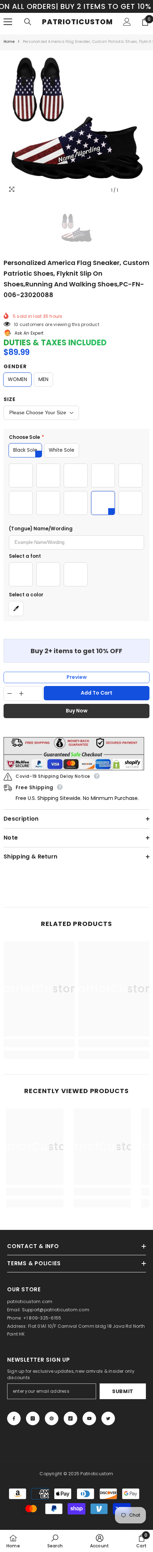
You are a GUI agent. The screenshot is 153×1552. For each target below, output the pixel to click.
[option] (76, 124)
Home (9, 41)
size (10, 399)
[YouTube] (89, 1418)
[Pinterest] (51, 1418)
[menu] (8, 21)
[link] (39, 1043)
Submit (122, 1391)
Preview (77, 677)
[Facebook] (14, 1418)
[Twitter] (108, 1418)
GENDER (15, 366)
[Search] (27, 21)
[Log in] (127, 22)
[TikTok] (70, 1418)
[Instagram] (32, 1418)
